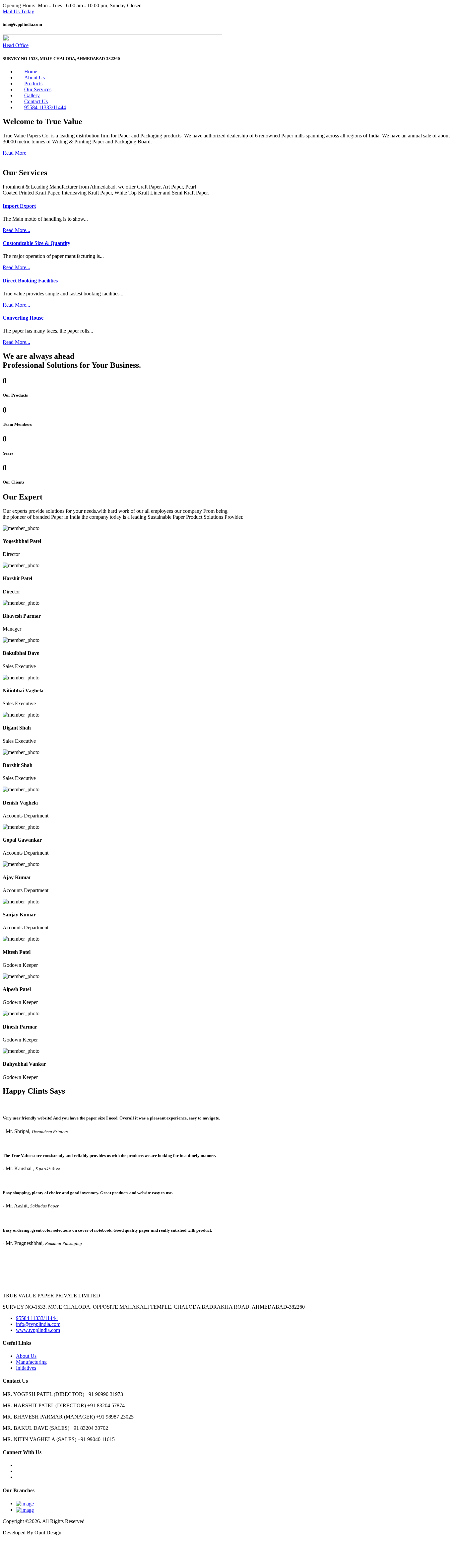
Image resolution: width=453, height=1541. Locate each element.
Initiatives (26, 1368)
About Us (26, 1356)
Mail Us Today (18, 11)
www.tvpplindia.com (38, 1330)
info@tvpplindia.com (38, 1324)
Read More (14, 153)
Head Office (16, 45)
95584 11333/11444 (45, 107)
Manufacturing (31, 1362)
